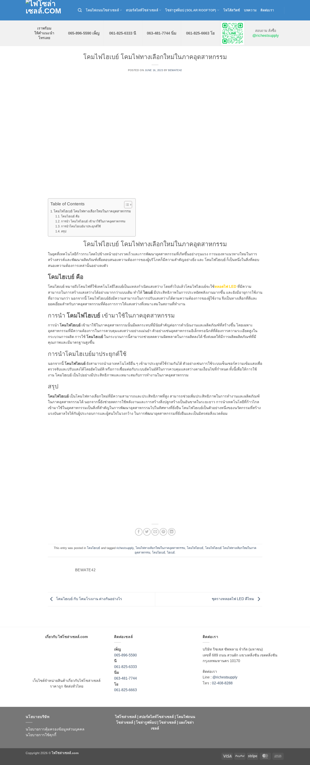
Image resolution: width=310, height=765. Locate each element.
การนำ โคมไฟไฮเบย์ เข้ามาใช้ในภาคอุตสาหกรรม (93, 221)
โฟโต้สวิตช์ (231, 10)
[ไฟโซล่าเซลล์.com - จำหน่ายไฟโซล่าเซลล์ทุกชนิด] (48, 10)
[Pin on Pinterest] (163, 532)
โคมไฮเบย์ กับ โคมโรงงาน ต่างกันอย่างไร (88, 599)
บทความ (250, 10)
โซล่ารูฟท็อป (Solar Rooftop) (190, 10)
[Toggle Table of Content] (126, 205)
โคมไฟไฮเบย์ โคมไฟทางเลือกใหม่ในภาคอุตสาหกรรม (92, 211)
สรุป (63, 231)
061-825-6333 (125, 667)
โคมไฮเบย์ (93, 548)
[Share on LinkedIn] (171, 532)
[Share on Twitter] (147, 532)
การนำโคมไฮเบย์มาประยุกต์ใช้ (81, 226)
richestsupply (125, 548)
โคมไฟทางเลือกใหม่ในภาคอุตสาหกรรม (160, 548)
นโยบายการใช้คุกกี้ (41, 735)
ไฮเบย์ (171, 552)
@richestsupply (265, 35)
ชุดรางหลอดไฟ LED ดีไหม (233, 599)
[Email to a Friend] (155, 532)
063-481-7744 (126, 678)
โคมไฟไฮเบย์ (195, 548)
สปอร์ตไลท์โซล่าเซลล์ (142, 10)
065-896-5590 (125, 655)
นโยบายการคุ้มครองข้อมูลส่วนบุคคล (55, 729)
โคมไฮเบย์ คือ (70, 216)
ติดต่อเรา (267, 10)
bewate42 (175, 70)
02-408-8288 (222, 683)
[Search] (80, 10)
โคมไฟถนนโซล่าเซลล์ (102, 10)
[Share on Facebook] (139, 532)
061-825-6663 (125, 690)
